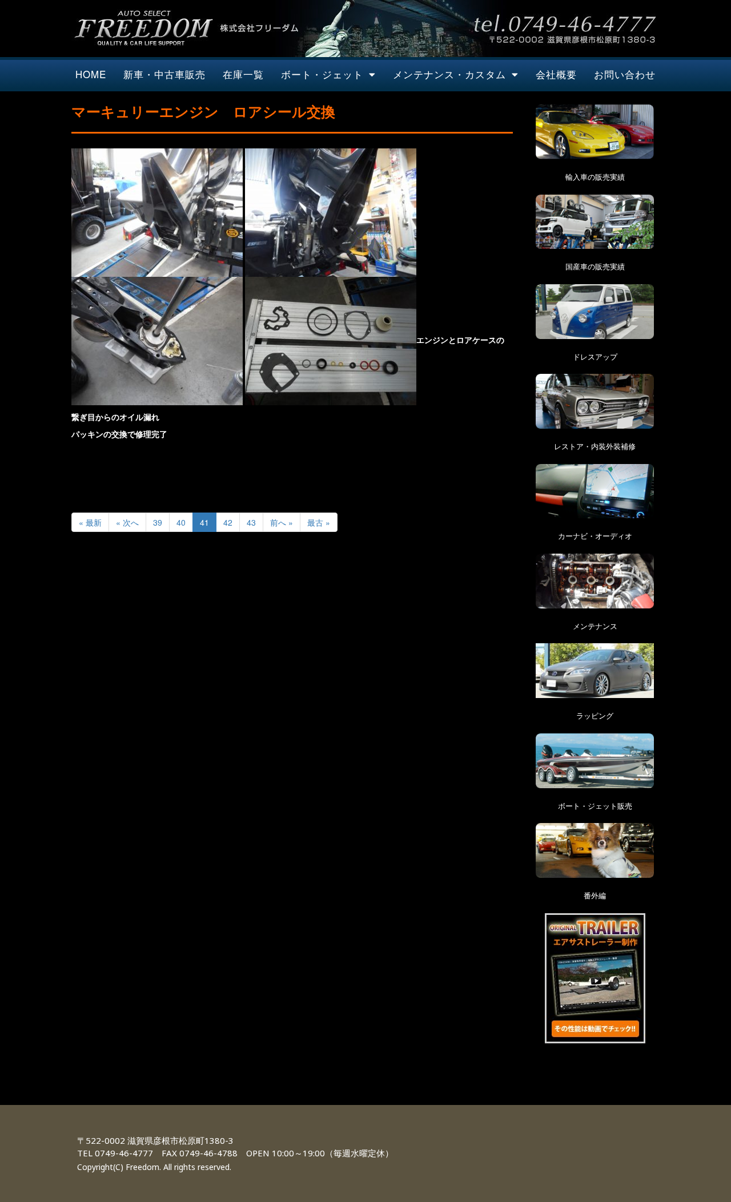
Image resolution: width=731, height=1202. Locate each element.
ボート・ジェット (322, 74)
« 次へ (127, 522)
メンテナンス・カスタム (449, 74)
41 (204, 522)
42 (227, 522)
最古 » (318, 522)
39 (157, 522)
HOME (90, 74)
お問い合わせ (625, 74)
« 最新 (90, 522)
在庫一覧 (243, 74)
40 (181, 522)
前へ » (281, 522)
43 (251, 522)
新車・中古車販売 (164, 74)
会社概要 (556, 74)
